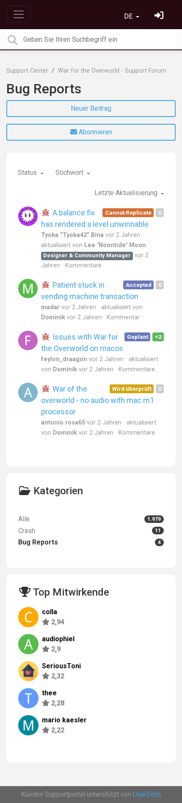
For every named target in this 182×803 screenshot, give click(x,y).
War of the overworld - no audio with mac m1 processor (97, 400)
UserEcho (147, 794)
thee (49, 693)
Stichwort (70, 173)
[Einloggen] (160, 16)
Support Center (27, 70)
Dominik (53, 317)
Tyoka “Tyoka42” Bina (72, 235)
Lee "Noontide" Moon (115, 245)
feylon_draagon (64, 359)
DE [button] (129, 16)
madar (50, 307)
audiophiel (58, 639)
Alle (89, 519)
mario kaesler (64, 720)
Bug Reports (43, 89)
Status (28, 173)
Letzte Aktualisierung (126, 193)
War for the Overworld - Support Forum (112, 70)
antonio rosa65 (63, 422)
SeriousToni (61, 666)
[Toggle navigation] (18, 14)
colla (49, 612)
